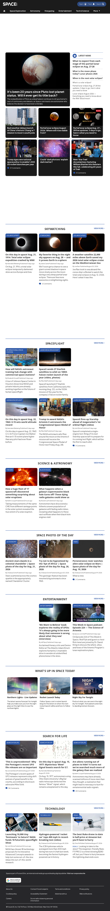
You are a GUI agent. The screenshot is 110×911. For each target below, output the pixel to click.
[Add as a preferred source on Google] (13, 880)
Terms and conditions (62, 889)
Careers (9, 898)
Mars (76, 542)
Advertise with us (61, 894)
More (95, 11)
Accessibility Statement (39, 894)
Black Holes (45, 470)
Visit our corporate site (76, 873)
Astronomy (35, 11)
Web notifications (85, 894)
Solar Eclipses (13, 235)
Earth (42, 542)
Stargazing (49, 11)
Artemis (43, 400)
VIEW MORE (98, 228)
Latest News (84, 55)
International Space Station (15, 351)
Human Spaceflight (14, 400)
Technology (12, 815)
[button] (100, 4)
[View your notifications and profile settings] (94, 4)
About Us (9, 889)
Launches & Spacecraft (49, 350)
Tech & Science (82, 11)
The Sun (10, 470)
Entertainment (65, 11)
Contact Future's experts (39, 889)
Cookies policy (11, 894)
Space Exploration (18, 11)
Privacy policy (84, 889)
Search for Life (13, 743)
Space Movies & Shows (83, 606)
